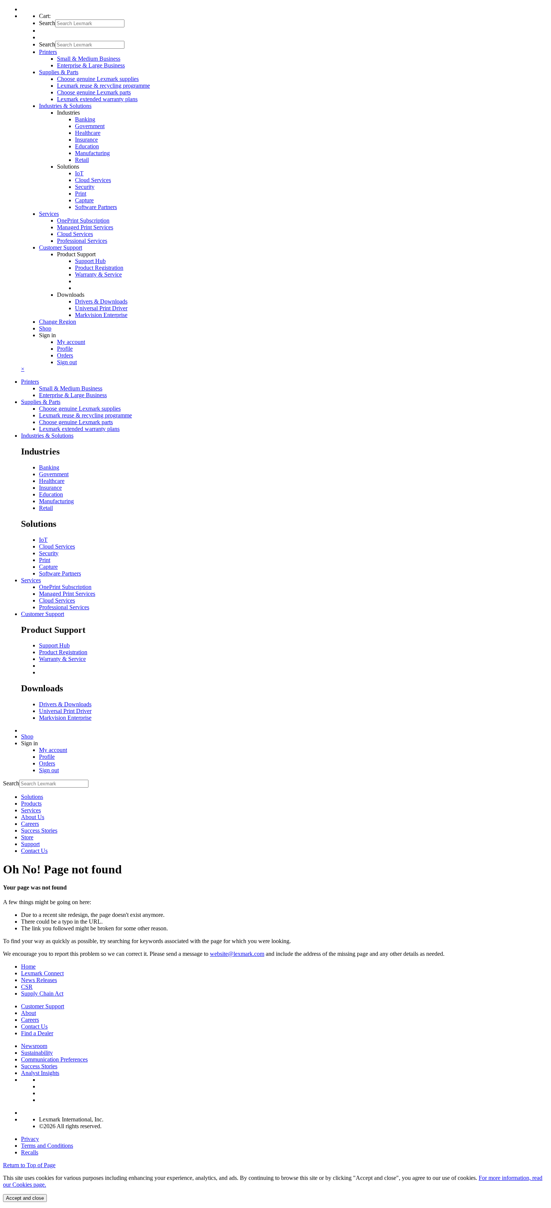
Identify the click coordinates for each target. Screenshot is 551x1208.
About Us (32, 817)
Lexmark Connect (42, 973)
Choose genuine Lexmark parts (94, 92)
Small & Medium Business (88, 58)
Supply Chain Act (42, 993)
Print (80, 193)
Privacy (30, 1139)
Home (28, 966)
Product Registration (99, 268)
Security (84, 187)
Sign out (67, 362)
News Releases (39, 980)
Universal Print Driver (101, 308)
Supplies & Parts (40, 402)
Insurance (86, 139)
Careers (30, 824)
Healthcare (87, 133)
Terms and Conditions (47, 1145)
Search (47, 23)
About (28, 1013)
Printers (30, 381)
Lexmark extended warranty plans (97, 99)
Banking (85, 119)
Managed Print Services (85, 227)
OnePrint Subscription (83, 220)
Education (87, 146)
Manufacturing (92, 153)
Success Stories (39, 830)
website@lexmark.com (237, 954)
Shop (45, 328)
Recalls (29, 1152)
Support (30, 844)
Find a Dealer (37, 1033)
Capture (84, 200)
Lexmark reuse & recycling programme (103, 85)
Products (31, 803)
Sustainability (37, 1053)
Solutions (32, 797)
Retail (82, 160)
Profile (65, 348)
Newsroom (34, 1046)
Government (90, 126)
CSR (27, 987)
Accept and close (25, 1198)
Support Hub (90, 261)
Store (27, 837)
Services (31, 580)
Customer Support (42, 614)
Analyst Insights (40, 1073)
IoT (79, 173)
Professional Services (82, 241)
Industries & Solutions (47, 435)
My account (71, 342)
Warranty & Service (98, 274)
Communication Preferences (54, 1059)
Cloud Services (93, 180)
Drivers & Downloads (101, 301)
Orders (65, 355)
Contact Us (34, 851)
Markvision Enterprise (101, 315)
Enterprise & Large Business (91, 65)
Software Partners (96, 207)
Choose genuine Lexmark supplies (98, 79)
